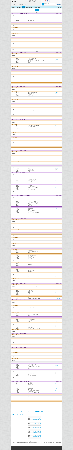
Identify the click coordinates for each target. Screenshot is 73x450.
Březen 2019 (41, 411)
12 (55, 77)
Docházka (35, 7)
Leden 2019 (32, 411)
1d (56, 208)
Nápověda (59, 7)
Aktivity (39, 7)
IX (37, 419)
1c (56, 14)
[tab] (46, 1)
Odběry (14, 1)
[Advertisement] (65, 12)
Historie (23, 7)
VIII (36, 419)
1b (55, 14)
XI (39, 418)
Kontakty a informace (29, 7)
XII (40, 419)
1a (56, 15)
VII (35, 419)
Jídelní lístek (19, 7)
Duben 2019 (45, 411)
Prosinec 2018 (28, 411)
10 (56, 110)
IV (32, 419)
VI (34, 419)
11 (55, 287)
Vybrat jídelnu (14, 7)
